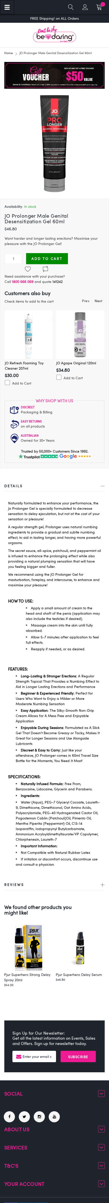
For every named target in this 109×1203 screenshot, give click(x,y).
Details (13, 485)
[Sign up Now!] (54, 87)
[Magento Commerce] (54, 34)
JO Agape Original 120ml (76, 363)
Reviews (14, 884)
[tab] (54, 487)
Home (8, 53)
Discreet (28, 407)
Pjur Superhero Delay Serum (79, 974)
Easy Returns (31, 421)
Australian (30, 435)
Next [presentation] (98, 300)
